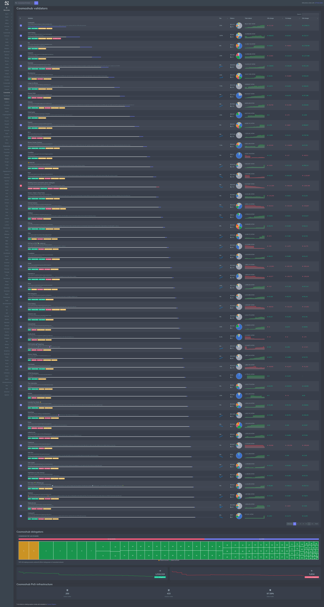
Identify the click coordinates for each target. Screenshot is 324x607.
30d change (305, 18)
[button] (21, 26)
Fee (220, 18)
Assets (7, 111)
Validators (6, 99)
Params (7, 108)
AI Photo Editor (319, 3)
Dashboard (7, 96)
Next (316, 524)
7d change (288, 18)
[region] (7, 306)
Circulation (7, 105)
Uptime (7, 102)
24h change (270, 18)
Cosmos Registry (51, 604)
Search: (299, 14)
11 (312, 524)
